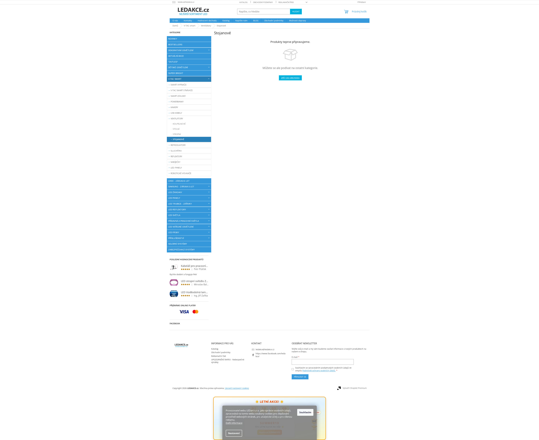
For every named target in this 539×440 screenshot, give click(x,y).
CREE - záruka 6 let (179, 181)
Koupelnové (179, 123)
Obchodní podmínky (263, 2)
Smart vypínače (178, 84)
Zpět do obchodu (290, 77)
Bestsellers (175, 44)
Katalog (243, 2)
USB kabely (176, 113)
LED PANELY (174, 198)
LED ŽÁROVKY (175, 192)
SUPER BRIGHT (175, 73)
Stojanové (178, 139)
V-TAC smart (175, 79)
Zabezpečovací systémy (181, 249)
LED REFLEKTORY (177, 209)
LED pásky (173, 232)
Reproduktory (178, 145)
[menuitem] (175, 20)
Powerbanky (177, 101)
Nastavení (234, 433)
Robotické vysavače (181, 173)
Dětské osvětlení (178, 67)
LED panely (176, 167)
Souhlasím (305, 412)
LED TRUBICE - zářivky (180, 204)
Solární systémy (177, 244)
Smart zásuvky (178, 96)
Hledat (296, 11)
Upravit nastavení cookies (237, 388)
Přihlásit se (300, 376)
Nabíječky (175, 162)
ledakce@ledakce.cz (265, 349)
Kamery (174, 107)
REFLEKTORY (176, 156)
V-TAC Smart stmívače (182, 90)
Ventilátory (177, 118)
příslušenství (176, 238)
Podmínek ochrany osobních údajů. (319, 370)
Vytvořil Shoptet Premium (355, 388)
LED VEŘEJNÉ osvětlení (181, 227)
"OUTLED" (173, 62)
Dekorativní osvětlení (180, 50)
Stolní (176, 129)
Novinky (172, 39)
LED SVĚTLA (174, 215)
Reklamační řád (286, 2)
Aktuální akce (176, 56)
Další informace (234, 422)
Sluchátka (176, 150)
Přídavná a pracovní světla (183, 221)
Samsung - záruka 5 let (181, 186)
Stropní (177, 134)
